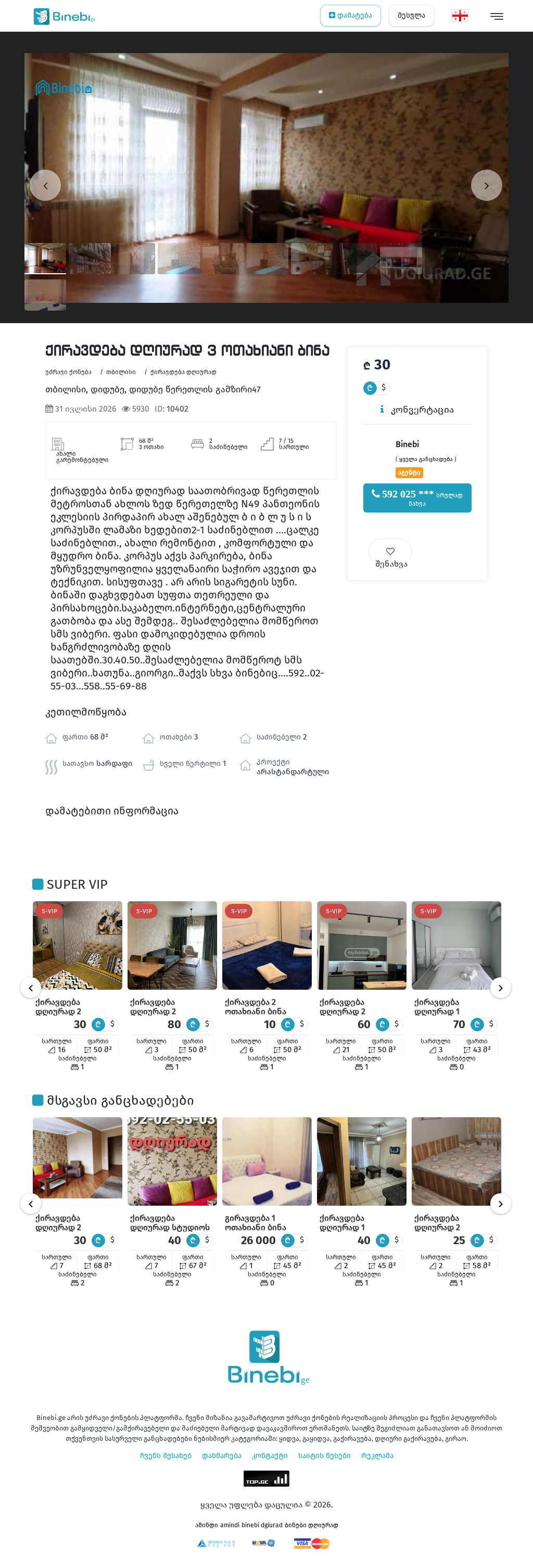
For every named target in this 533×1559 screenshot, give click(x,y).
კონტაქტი (270, 1455)
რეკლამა (377, 1455)
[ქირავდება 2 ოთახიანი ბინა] (267, 945)
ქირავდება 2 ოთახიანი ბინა (255, 1006)
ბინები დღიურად (311, 1525)
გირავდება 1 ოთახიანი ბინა (255, 1222)
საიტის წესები (324, 1455)
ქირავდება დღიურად (183, 372)
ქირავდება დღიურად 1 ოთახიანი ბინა (445, 1011)
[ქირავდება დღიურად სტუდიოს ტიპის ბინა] (172, 1161)
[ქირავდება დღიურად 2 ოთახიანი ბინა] (77, 945)
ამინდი (206, 1525)
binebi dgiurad (262, 1525)
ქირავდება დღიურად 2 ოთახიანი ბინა (66, 1011)
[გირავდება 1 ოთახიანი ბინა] (267, 1161)
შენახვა (391, 562)
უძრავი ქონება (68, 372)
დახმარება (222, 1455)
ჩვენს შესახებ (166, 1455)
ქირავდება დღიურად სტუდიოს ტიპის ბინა (170, 1227)
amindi (229, 1525)
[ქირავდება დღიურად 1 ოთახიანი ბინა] (456, 945)
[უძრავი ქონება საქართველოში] (62, 15)
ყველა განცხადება (426, 459)
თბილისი (121, 372)
